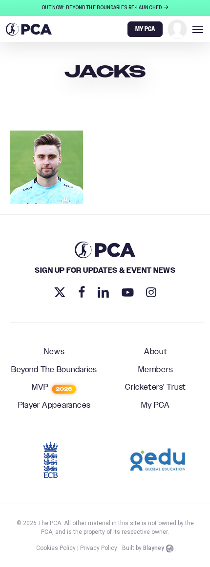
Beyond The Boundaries (54, 370)
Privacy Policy (98, 548)
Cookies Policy (56, 548)
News (54, 352)
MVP (52, 388)
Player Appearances (54, 406)
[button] (197, 29)
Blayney (153, 548)
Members (155, 370)
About (156, 352)
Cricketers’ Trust (155, 388)
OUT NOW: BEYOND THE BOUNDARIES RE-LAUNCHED (102, 7)
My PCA (155, 406)
